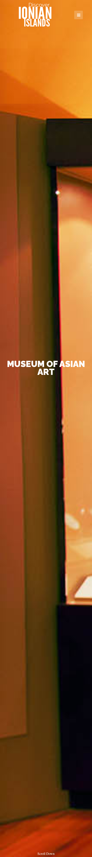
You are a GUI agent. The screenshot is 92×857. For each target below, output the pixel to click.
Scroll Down (46, 853)
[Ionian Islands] (35, 14)
